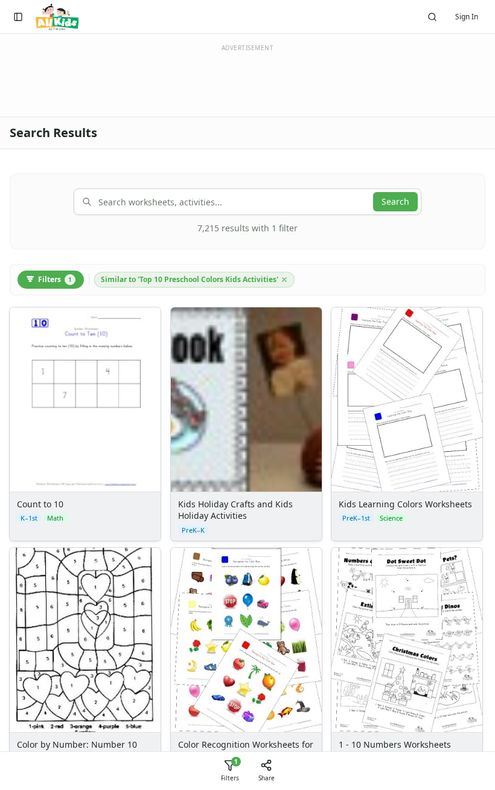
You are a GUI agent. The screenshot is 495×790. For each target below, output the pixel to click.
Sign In (466, 16)
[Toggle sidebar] (18, 17)
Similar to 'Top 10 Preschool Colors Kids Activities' (189, 279)
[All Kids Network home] (57, 16)
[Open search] (432, 17)
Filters (55, 279)
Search (395, 201)
